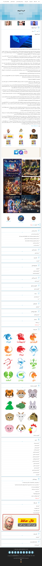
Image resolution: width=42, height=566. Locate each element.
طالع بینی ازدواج (36, 289)
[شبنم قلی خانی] (8, 23)
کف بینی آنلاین (37, 281)
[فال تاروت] (31, 168)
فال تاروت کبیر (37, 445)
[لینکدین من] (10, 552)
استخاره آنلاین (13, 1)
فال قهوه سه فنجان (36, 271)
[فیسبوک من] (27, 552)
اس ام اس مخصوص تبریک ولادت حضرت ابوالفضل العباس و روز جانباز (29, 236)
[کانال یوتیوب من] (12, 552)
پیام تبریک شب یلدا (36, 513)
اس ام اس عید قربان (36, 243)
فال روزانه (26, 1)
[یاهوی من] (32, 552)
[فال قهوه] (31, 186)
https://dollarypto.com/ (34, 126)
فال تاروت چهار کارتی (36, 456)
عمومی (34, 225)
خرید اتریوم (21, 10)
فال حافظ (35, 1)
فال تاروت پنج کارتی (36, 459)
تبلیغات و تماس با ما (6, 1)
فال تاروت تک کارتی (36, 452)
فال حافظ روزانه (36, 508)
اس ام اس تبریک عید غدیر (35, 234)
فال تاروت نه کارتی (36, 463)
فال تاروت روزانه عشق (35, 470)
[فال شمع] (12, 186)
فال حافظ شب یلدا (36, 510)
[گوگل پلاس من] (15, 552)
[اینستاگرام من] (24, 552)
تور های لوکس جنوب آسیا (35, 487)
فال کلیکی (37, 307)
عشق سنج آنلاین (36, 314)
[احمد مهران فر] (34, 23)
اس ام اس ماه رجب (36, 245)
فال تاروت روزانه (36, 443)
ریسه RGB (37, 322)
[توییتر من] (18, 552)
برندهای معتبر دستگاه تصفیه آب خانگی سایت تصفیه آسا (30, 482)
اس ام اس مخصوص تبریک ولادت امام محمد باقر (32, 240)
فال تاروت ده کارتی (36, 465)
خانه (39, 1)
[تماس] (21, 552)
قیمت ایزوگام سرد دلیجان (35, 496)
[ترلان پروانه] (21, 23)
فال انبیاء (37, 261)
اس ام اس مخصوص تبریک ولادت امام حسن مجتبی (32, 238)
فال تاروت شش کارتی (36, 461)
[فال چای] (31, 204)
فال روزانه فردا (37, 545)
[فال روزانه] (12, 168)
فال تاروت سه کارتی (36, 454)
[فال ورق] (12, 204)
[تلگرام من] (29, 552)
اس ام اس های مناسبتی (19, 1)
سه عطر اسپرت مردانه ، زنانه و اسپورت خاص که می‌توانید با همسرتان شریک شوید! (27, 484)
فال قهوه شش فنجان (36, 273)
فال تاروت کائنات (36, 450)
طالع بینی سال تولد (36, 435)
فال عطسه (37, 537)
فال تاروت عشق (36, 468)
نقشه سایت (15, 558)
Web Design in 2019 (37, 493)
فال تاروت (30, 1)
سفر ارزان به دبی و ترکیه (35, 489)
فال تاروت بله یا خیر (36, 472)
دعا (38, 299)
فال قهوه (37, 268)
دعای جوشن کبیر (36, 297)
